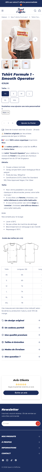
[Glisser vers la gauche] (6, 39)
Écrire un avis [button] (21, 393)
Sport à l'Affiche (14, 467)
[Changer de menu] (2, 10)
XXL (14, 100)
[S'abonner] (38, 423)
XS (5, 94)
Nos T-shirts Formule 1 (19, 17)
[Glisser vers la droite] (35, 39)
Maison (4, 17)
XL (5, 100)
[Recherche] (35, 10)
